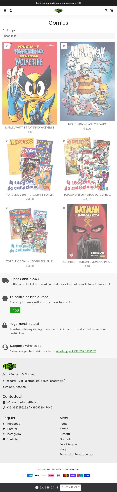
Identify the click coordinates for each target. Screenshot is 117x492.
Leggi (15, 310)
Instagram (13, 434)
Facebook (13, 424)
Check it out (71, 487)
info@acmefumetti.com (22, 402)
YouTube (12, 439)
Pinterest (12, 429)
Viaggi (64, 449)
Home (63, 424)
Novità (64, 429)
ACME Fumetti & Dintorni (67, 469)
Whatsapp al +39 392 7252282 (76, 351)
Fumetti (65, 434)
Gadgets (65, 439)
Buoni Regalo (68, 444)
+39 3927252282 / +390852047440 (29, 407)
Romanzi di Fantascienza (76, 454)
